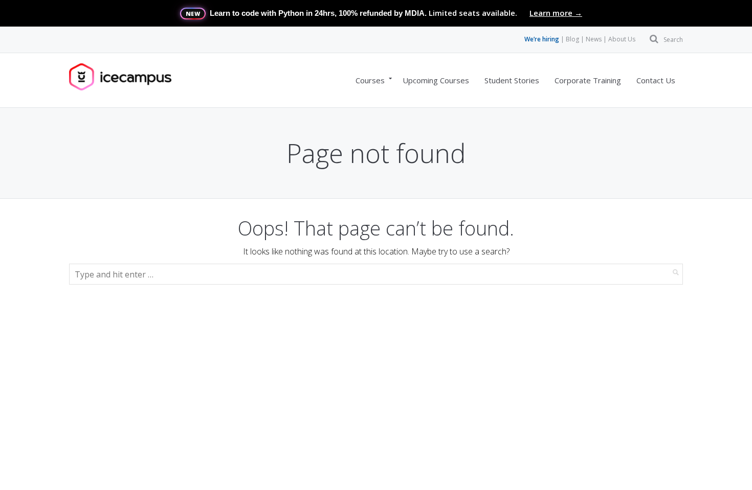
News (594, 39)
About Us (621, 39)
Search (673, 39)
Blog (572, 39)
